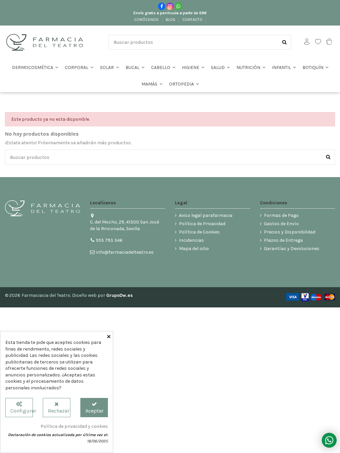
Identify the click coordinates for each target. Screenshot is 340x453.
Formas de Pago (281, 215)
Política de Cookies (199, 232)
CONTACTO (193, 19)
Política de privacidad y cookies (74, 426)
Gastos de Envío (281, 224)
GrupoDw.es (119, 295)
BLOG (171, 19)
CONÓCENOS (147, 19)
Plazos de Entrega (283, 240)
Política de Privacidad (202, 224)
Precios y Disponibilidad (289, 232)
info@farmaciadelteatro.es (125, 252)
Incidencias (191, 240)
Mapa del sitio (194, 248)
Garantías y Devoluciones (291, 248)
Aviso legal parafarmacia (205, 215)
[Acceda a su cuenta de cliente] (306, 42)
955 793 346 (109, 240)
